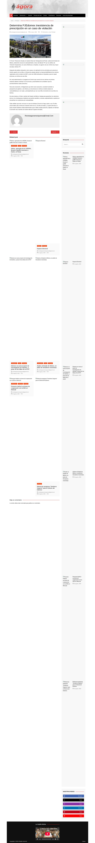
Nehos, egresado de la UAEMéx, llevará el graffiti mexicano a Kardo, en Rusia (21, 150)
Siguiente (54, 132)
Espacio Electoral (42, 248)
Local (49, 32)
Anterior (14, 132)
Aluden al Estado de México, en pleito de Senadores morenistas (78, 473)
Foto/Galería (52, 15)
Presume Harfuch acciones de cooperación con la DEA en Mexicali (20, 388)
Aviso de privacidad (68, 15)
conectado (23, 503)
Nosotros (15, 15)
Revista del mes (38, 15)
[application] (47, 834)
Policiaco (20, 383)
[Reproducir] (37, 839)
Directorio (58, 15)
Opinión (30, 15)
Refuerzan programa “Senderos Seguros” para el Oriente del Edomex (47, 488)
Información (22, 15)
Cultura (45, 15)
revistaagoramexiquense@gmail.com (19, 32)
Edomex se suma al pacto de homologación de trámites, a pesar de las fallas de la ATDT (20, 367)
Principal (53, 32)
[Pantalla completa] (57, 839)
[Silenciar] (55, 839)
